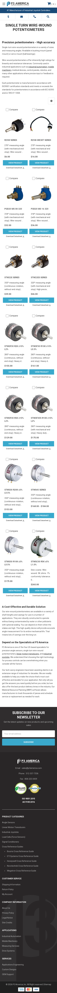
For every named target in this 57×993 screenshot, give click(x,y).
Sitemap (47, 984)
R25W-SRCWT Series (41, 140)
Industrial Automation (11, 936)
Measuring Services (10, 946)
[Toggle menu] (4, 4)
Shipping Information (11, 884)
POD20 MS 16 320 (39, 209)
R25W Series (10, 140)
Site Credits (7, 922)
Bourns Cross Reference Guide (20, 851)
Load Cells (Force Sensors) (13, 837)
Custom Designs (9, 969)
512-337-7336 (32, 773)
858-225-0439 (31, 779)
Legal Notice (7, 918)
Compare (13, 109)
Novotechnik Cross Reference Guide (22, 866)
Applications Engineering (13, 965)
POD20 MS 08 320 (13, 209)
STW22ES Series (39, 277)
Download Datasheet (14, 168)
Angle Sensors (8, 822)
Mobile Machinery (9, 941)
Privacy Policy (8, 913)
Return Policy (8, 889)
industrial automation (37, 67)
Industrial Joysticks (10, 832)
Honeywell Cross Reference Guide (22, 861)
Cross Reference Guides (12, 847)
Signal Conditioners (10, 842)
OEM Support (8, 974)
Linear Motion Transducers (13, 827)
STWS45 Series (38, 490)
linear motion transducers (28, 654)
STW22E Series (11, 277)
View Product (15, 163)
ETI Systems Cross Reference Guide (22, 856)
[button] (51, 101)
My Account (7, 894)
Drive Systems (8, 951)
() (53, 4)
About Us (6, 908)
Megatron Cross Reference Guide (21, 871)
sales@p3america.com (32, 768)
